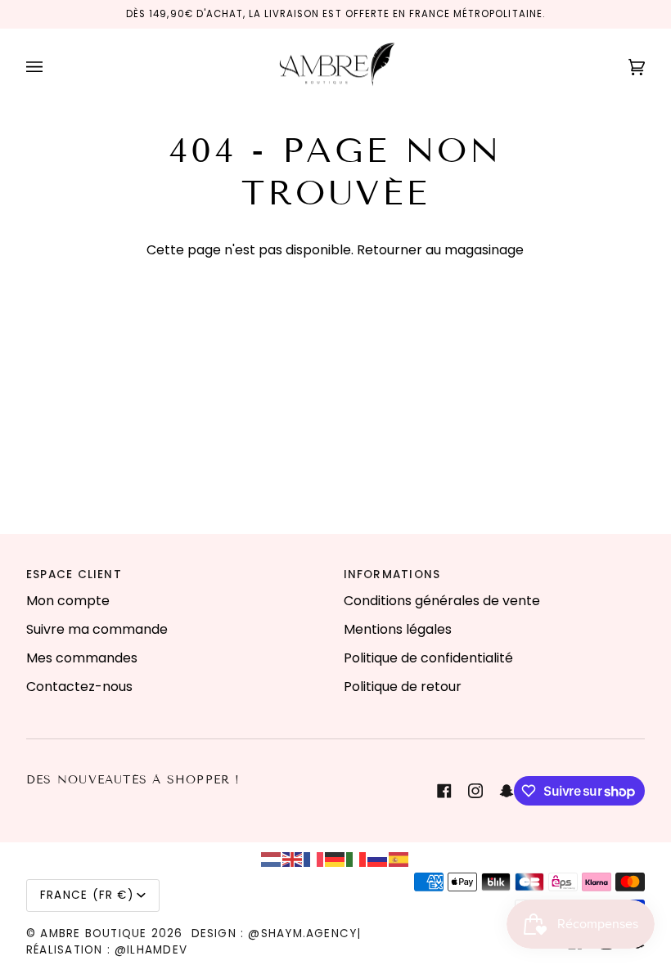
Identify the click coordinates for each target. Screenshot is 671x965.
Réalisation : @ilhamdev (106, 950)
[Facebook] (444, 790)
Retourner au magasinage (440, 249)
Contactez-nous (79, 686)
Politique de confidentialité (428, 658)
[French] (314, 858)
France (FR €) (86, 895)
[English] (293, 858)
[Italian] (356, 858)
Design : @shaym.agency (274, 933)
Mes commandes (81, 658)
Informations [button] (392, 574)
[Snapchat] (506, 790)
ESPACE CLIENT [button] (74, 574)
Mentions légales (398, 629)
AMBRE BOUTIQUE (93, 933)
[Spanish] (399, 858)
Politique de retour (403, 686)
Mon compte (68, 600)
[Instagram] (475, 790)
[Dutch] (271, 858)
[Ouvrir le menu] (50, 67)
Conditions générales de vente (442, 600)
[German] (335, 858)
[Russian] (378, 858)
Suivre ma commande (97, 629)
